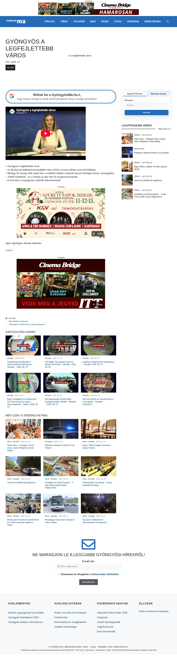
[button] (167, 21)
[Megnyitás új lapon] (61, 213)
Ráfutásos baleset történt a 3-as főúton (151, 152)
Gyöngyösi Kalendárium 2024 (23, 617)
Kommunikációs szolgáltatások (70, 622)
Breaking (139, 149)
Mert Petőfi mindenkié (18, 321)
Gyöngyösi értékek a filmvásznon (25, 622)
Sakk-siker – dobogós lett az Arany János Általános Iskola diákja (150, 140)
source (9, 250)
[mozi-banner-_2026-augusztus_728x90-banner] (88, 14)
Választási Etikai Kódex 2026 (112, 612)
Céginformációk (105, 627)
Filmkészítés (61, 617)
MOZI (93, 21)
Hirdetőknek (152, 21)
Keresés (146, 112)
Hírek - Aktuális (143, 135)
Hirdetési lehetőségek (65, 627)
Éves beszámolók (106, 631)
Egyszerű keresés (134, 94)
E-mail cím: (88, 561)
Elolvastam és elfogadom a (90, 574)
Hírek (64, 21)
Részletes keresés (158, 94)
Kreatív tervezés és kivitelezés (70, 612)
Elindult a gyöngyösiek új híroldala (26, 612)
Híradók (10, 67)
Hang (99, 233)
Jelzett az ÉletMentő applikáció (148, 180)
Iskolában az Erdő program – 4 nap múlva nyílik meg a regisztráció (150, 195)
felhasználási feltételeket (105, 574)
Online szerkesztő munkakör (154, 611)
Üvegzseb (102, 617)
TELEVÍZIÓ (79, 21)
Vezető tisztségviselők (108, 622)
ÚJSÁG (118, 21)
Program (133, 21)
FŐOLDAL (49, 21)
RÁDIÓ (104, 21)
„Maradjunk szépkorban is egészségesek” (27, 324)
